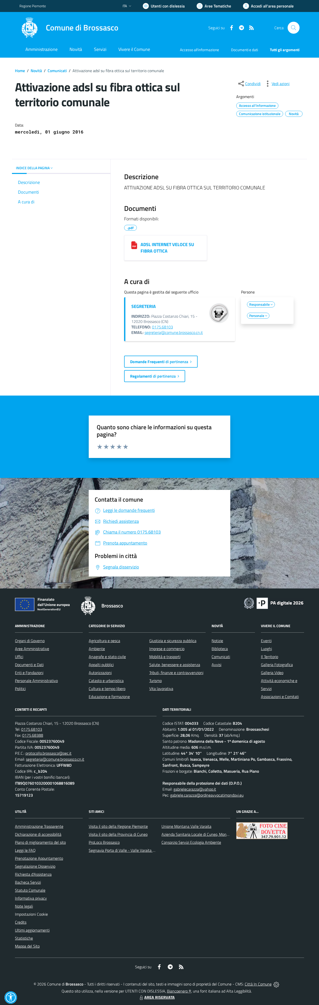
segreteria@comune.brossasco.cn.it (174, 332)
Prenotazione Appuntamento (39, 858)
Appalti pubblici (101, 665)
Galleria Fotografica (277, 665)
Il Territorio (269, 657)
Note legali (24, 906)
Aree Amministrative (32, 649)
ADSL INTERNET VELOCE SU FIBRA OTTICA (167, 247)
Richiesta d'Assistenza (33, 874)
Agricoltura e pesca (104, 641)
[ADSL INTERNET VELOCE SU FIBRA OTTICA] (134, 245)
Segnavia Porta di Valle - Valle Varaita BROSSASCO (131, 850)
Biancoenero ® (179, 991)
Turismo (155, 681)
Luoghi (266, 649)
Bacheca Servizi (28, 882)
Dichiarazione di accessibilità (38, 834)
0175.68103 (162, 327)
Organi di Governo (30, 641)
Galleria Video (272, 673)
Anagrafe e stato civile (107, 657)
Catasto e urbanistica (106, 681)
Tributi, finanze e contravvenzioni (176, 673)
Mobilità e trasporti (164, 657)
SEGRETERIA (143, 306)
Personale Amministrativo (36, 681)
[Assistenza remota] (276, 984)
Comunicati (57, 71)
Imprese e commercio (166, 649)
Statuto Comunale (30, 890)
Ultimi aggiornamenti (32, 930)
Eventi (266, 641)
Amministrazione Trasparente (39, 826)
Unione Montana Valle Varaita (186, 826)
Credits (20, 922)
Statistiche (24, 938)
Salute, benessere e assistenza (174, 665)
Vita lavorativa (161, 689)
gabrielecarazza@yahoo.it (194, 789)
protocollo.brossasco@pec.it (48, 753)
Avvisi (216, 665)
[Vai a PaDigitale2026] (273, 602)
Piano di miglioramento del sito (40, 842)
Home (20, 71)
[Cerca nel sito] (294, 28)
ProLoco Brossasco (104, 842)
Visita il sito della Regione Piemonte (118, 826)
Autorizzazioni (100, 673)
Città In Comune (258, 984)
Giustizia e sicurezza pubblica (172, 641)
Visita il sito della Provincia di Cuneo (118, 834)
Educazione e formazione (109, 697)
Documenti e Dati (29, 665)
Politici (20, 689)
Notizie (217, 641)
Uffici (19, 657)
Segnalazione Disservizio (35, 866)
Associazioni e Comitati (280, 697)
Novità (36, 71)
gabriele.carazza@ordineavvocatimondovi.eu (206, 795)
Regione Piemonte (32, 5)
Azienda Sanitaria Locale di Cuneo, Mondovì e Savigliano (207, 834)
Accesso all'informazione (199, 50)
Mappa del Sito (27, 946)
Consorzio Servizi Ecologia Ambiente (191, 842)
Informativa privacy (31, 898)
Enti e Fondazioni (29, 673)
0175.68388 (32, 735)
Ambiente (97, 649)
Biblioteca (220, 649)
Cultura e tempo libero (107, 689)
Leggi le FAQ (25, 850)
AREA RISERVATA (159, 997)
